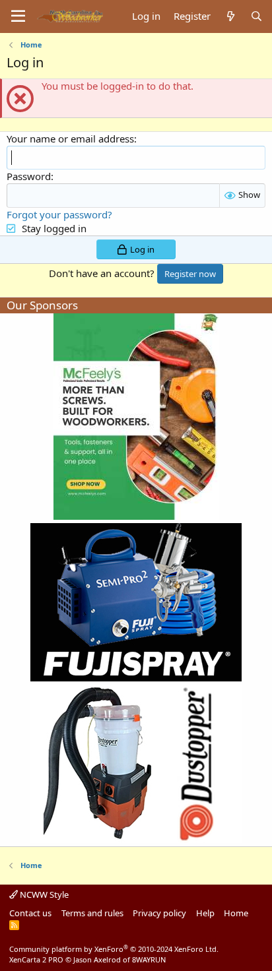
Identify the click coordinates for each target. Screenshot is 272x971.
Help (205, 913)
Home (236, 913)
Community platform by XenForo (114, 949)
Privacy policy (159, 913)
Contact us (30, 913)
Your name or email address (70, 138)
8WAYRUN (149, 959)
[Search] (256, 16)
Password (29, 176)
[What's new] (230, 16)
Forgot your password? (59, 214)
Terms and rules (92, 913)
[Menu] (18, 16)
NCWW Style (43, 894)
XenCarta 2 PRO (36, 959)
